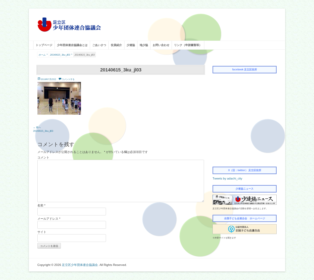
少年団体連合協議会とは (72, 45)
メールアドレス (48, 218)
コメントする (68, 79)
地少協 (144, 45)
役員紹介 (116, 45)
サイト (41, 232)
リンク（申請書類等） (188, 45)
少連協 (131, 45)
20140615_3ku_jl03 (61, 54)
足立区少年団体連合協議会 (80, 265)
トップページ (44, 45)
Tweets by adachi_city (227, 178)
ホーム (43, 54)
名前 (41, 205)
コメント (43, 157)
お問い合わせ (161, 45)
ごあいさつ (99, 45)
